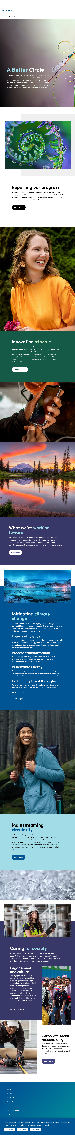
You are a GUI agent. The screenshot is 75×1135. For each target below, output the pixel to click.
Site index (10, 1106)
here (47, 1125)
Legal (9, 1089)
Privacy (9, 1093)
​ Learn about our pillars (18, 1009)
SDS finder (10, 1097)
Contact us (10, 1114)
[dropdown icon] (72, 8)
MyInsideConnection (13, 1110)
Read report (18, 207)
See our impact (19, 369)
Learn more (15, 552)
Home (3, 17)
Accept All (36, 1129)
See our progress (18, 699)
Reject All (23, 1129)
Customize (9, 1129)
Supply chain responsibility (15, 1102)
